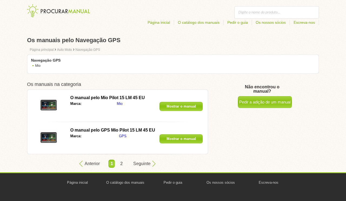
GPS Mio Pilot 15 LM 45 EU (112, 130)
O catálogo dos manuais (198, 22)
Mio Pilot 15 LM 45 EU (107, 97)
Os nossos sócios (271, 22)
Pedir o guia (237, 22)
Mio (38, 66)
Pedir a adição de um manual (265, 102)
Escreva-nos (304, 22)
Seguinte (142, 163)
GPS (123, 136)
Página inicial (159, 22)
